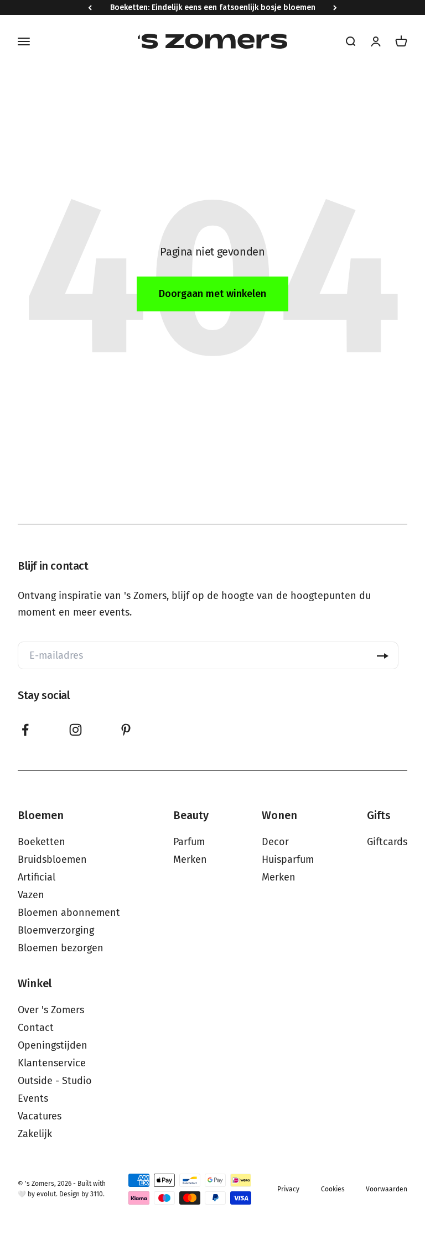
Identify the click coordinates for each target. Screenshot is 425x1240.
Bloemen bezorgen (60, 948)
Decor (275, 841)
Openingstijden (52, 1045)
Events (33, 1098)
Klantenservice (52, 1063)
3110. (97, 1194)
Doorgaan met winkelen (212, 294)
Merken (190, 859)
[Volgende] (335, 7)
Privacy (288, 1189)
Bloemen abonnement (69, 912)
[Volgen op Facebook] (25, 729)
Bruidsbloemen (52, 859)
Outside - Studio (55, 1080)
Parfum (189, 841)
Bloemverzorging (56, 930)
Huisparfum (288, 859)
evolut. (47, 1194)
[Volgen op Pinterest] (125, 729)
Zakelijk (35, 1133)
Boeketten (41, 841)
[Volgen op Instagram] (75, 729)
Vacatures (39, 1116)
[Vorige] (90, 7)
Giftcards (387, 841)
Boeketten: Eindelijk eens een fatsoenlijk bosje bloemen (212, 7)
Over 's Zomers (51, 1009)
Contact (36, 1027)
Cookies (333, 1189)
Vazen (31, 894)
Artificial (36, 877)
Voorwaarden (386, 1189)
